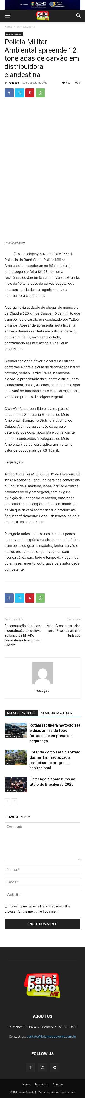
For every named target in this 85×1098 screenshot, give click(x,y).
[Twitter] (19, 92)
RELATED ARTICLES (21, 713)
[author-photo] (42, 684)
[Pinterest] (29, 92)
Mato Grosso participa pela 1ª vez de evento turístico (63, 630)
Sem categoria (26, 27)
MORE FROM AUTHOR (57, 713)
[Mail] (54, 1067)
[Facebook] (9, 92)
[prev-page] (7, 801)
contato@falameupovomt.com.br (51, 1036)
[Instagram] (42, 1067)
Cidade (9, 763)
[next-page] (14, 801)
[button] (7, 16)
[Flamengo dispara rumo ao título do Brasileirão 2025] (16, 784)
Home (8, 27)
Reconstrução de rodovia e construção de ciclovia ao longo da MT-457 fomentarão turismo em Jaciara (23, 635)
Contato (58, 1084)
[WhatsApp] (40, 92)
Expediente (41, 1084)
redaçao (14, 82)
